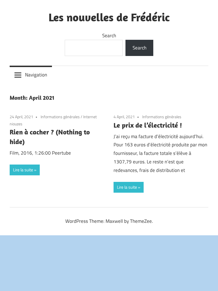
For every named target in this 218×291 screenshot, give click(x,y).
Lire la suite (23, 170)
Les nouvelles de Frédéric (109, 17)
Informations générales (60, 117)
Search (109, 35)
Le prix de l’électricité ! (148, 125)
